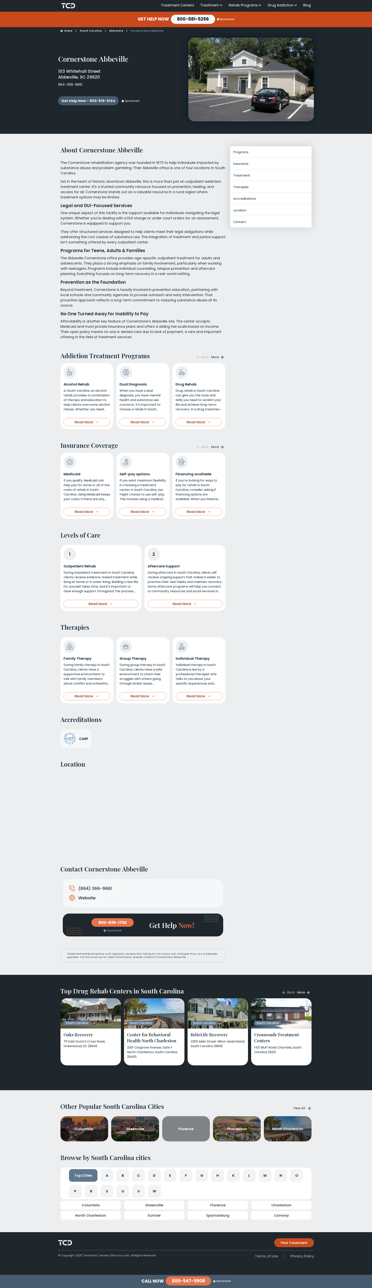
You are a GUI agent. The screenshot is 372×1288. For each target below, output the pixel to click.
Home (68, 30)
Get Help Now (153, 19)
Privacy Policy (302, 1256)
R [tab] (91, 1191)
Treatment (209, 5)
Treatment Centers (177, 5)
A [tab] (107, 1175)
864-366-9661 (70, 84)
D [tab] (154, 1175)
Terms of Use (266, 1256)
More (215, 357)
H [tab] (217, 1175)
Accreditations (244, 198)
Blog (307, 5)
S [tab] (107, 1191)
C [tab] (138, 1175)
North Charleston (90, 1215)
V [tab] (138, 1191)
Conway (281, 1215)
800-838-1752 (112, 922)
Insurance (240, 164)
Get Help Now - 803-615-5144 (88, 100)
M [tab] (265, 1175)
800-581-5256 (193, 19)
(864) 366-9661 (95, 888)
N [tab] (281, 1175)
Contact (239, 222)
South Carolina (91, 30)
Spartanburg (217, 1215)
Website (87, 898)
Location (239, 210)
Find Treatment (294, 1242)
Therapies (241, 187)
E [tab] (170, 1175)
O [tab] (296, 1175)
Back (204, 357)
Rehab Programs (243, 5)
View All (299, 1108)
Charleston (281, 1205)
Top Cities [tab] (83, 1175)
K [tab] (233, 1175)
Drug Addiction (280, 5)
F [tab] (186, 1175)
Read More (84, 422)
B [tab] (123, 1175)
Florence (218, 1205)
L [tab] (249, 1175)
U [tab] (123, 1191)
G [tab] (201, 1175)
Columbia (91, 1205)
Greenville (154, 1205)
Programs (240, 152)
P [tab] (75, 1191)
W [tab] (154, 1191)
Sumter (154, 1215)
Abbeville (116, 30)
